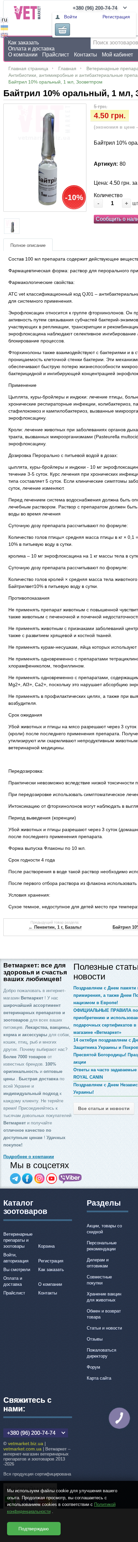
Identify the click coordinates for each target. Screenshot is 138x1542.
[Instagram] (39, 1178)
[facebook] (27, 1178)
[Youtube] (51, 1178)
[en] (4, 36)
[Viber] (70, 1178)
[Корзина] (62, 29)
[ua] (4, 28)
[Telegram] (15, 1178)
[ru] (4, 21)
